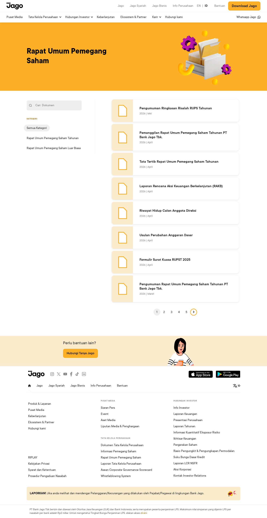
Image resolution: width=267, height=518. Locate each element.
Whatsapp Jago (246, 17)
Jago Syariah (138, 6)
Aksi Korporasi (182, 470)
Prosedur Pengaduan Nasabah (47, 476)
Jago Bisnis (159, 6)
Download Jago (244, 6)
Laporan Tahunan (184, 426)
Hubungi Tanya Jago (80, 353)
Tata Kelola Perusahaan (43, 17)
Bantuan (219, 6)
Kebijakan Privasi (39, 464)
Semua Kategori (37, 128)
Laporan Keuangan (185, 414)
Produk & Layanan (39, 404)
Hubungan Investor (77, 17)
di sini (144, 513)
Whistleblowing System (116, 476)
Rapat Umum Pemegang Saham (121, 458)
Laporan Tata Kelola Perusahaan (121, 464)
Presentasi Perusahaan (188, 420)
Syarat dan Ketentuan (42, 470)
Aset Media (108, 420)
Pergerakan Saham (185, 445)
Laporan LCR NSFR (185, 463)
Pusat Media (15, 17)
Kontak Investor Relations (189, 476)
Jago (121, 6)
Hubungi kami (174, 17)
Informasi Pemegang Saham (118, 451)
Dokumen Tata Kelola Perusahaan (122, 445)
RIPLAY (32, 458)
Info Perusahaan (183, 6)
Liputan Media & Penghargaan (120, 426)
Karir (155, 17)
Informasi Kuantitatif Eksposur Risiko (196, 432)
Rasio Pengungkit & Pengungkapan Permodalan (203, 451)
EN (199, 6)
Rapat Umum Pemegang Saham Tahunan (53, 138)
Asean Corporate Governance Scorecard (126, 470)
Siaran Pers (108, 408)
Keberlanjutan (106, 17)
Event (104, 414)
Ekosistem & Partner (133, 17)
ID (206, 6)
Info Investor (181, 408)
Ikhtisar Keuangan (184, 439)
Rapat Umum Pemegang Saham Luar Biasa (54, 148)
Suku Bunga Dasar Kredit (189, 457)
